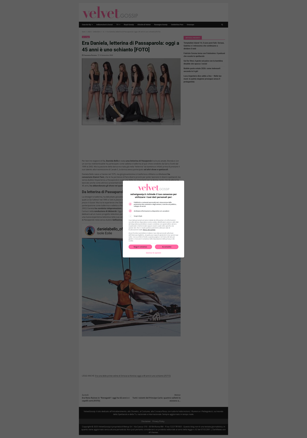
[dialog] (153, 219)
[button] (153, 216)
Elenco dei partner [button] (149, 230)
